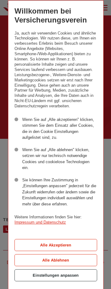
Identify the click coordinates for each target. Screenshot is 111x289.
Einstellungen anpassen (56, 275)
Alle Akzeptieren (55, 245)
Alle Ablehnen (55, 260)
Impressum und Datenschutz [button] (40, 222)
